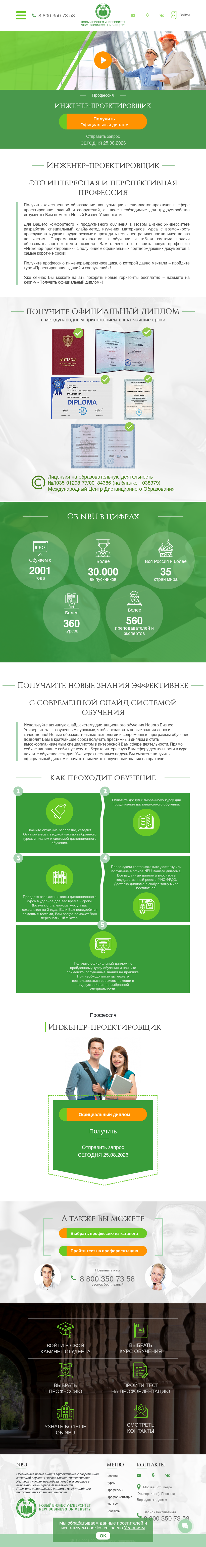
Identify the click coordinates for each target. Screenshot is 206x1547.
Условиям (134, 1527)
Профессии (115, 1490)
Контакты (113, 1511)
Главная (113, 1475)
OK (103, 1535)
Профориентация (119, 1497)
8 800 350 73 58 (56, 15)
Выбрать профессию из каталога (104, 1233)
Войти (184, 14)
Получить (104, 121)
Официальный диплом (104, 1114)
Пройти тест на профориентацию (104, 1251)
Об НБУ (112, 1504)
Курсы (111, 1483)
